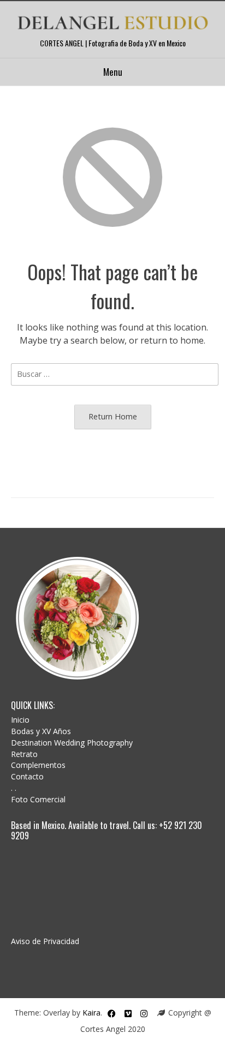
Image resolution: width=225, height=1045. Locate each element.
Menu (112, 72)
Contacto (27, 776)
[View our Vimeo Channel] (128, 1014)
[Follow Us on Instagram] (144, 1014)
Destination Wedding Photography (72, 742)
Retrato (24, 754)
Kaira (91, 1012)
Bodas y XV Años (41, 731)
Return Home (112, 416)
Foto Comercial (38, 799)
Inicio (20, 719)
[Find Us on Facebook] (111, 1014)
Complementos (38, 765)
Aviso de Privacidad (45, 941)
